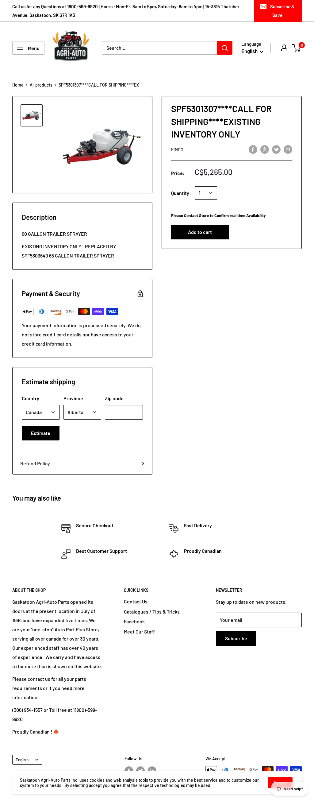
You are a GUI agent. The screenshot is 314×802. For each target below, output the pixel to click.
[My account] (284, 48)
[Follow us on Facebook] (128, 770)
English (22, 759)
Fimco (177, 149)
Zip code (114, 398)
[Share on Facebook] (253, 149)
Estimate (40, 433)
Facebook (134, 621)
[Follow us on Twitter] (140, 770)
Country (30, 398)
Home (18, 84)
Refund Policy (35, 463)
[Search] (224, 48)
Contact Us (135, 601)
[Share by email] (288, 149)
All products (41, 84)
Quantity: (181, 193)
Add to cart (200, 232)
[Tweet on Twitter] (276, 149)
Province (73, 398)
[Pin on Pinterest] (264, 149)
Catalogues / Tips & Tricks (152, 611)
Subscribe (236, 638)
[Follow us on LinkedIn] (152, 770)
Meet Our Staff (139, 631)
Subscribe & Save (282, 11)
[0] (297, 48)
